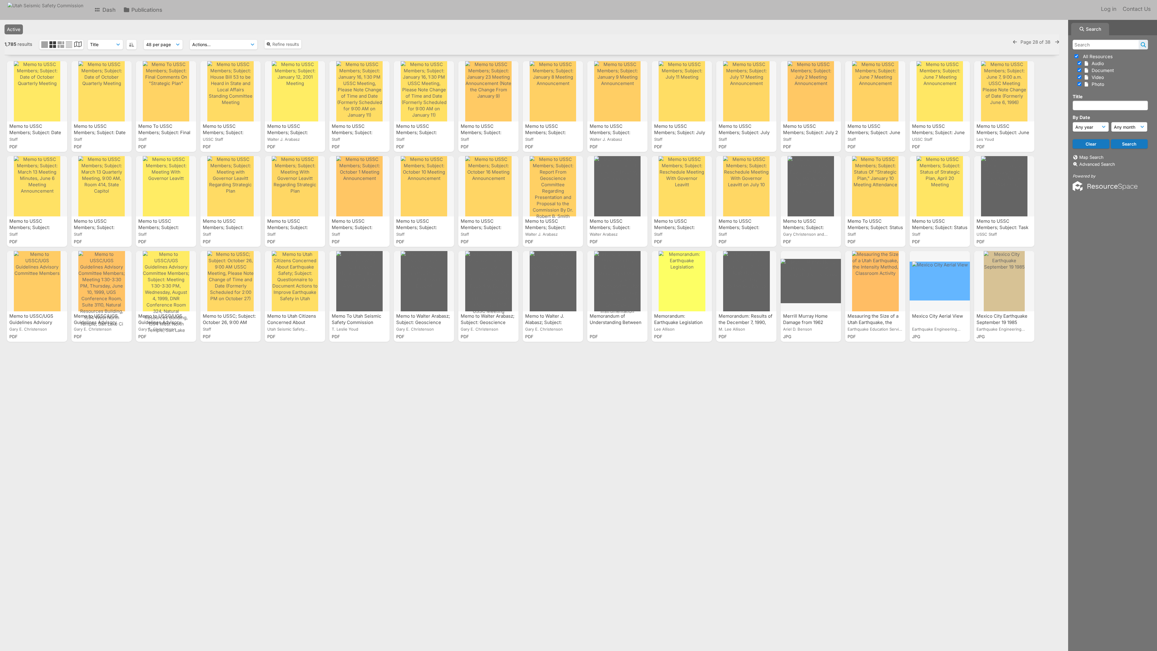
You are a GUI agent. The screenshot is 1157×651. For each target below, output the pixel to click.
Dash (108, 10)
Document (1101, 70)
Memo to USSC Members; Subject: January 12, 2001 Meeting (294, 132)
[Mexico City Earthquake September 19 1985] (1004, 281)
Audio (1096, 63)
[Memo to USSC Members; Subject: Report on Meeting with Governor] (617, 186)
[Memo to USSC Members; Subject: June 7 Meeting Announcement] (875, 91)
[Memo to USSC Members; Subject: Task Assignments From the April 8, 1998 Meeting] (1004, 186)
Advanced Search (1097, 164)
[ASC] (131, 44)
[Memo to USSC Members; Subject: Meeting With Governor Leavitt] (166, 186)
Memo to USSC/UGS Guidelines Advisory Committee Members (32, 322)
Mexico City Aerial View (938, 316)
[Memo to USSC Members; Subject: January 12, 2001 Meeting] (295, 91)
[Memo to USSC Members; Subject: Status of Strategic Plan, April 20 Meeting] (940, 186)
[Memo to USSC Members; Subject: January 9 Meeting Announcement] (617, 91)
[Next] (1057, 42)
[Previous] (1015, 42)
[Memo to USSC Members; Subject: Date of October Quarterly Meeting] (37, 91)
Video (1096, 77)
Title (1078, 96)
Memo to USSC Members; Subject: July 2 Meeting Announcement (810, 132)
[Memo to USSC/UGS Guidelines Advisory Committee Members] (37, 281)
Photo (1096, 84)
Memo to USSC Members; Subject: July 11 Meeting (679, 132)
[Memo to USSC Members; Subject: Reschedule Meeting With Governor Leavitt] (682, 186)
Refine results (285, 44)
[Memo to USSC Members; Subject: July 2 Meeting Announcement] (811, 91)
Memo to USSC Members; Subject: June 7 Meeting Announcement (875, 132)
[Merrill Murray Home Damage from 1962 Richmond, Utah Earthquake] (811, 281)
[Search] (1143, 44)
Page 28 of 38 (1036, 42)
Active (13, 29)
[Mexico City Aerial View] (940, 281)
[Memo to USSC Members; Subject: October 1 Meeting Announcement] (359, 186)
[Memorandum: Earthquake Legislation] (682, 281)
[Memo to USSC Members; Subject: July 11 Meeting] (682, 91)
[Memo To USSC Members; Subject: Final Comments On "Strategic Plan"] (166, 91)
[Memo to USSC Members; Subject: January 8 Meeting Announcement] (553, 91)
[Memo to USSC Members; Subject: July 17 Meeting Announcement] (746, 91)
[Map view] (78, 45)
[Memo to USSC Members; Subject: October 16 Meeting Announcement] (488, 186)
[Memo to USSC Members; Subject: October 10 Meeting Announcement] (424, 186)
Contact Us (1137, 9)
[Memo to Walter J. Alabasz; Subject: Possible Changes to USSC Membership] (553, 281)
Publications (146, 10)
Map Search (1091, 157)
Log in (1108, 9)
